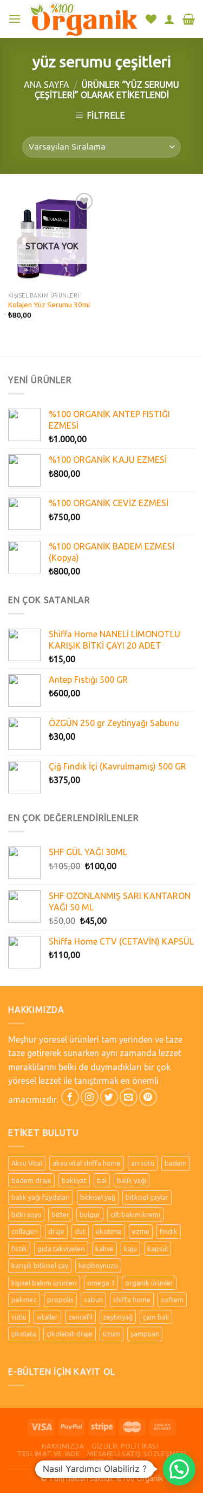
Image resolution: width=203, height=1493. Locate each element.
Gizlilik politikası (125, 1446)
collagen (24, 1231)
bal (102, 1180)
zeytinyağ (118, 1317)
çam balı (156, 1317)
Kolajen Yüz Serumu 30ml (49, 304)
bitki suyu (26, 1214)
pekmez (24, 1299)
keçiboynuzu (98, 1265)
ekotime (109, 1231)
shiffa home (131, 1299)
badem (176, 1163)
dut (80, 1231)
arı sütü (142, 1163)
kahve (104, 1248)
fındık (169, 1231)
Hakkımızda (63, 1446)
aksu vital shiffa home (87, 1163)
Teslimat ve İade (48, 1453)
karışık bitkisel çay (39, 1265)
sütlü (19, 1317)
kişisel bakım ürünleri (44, 1283)
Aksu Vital (26, 1163)
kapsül (157, 1248)
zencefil (80, 1317)
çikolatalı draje (70, 1333)
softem (172, 1299)
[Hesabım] (169, 19)
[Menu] (14, 18)
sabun (93, 1299)
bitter (60, 1214)
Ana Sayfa (46, 84)
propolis (60, 1299)
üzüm (111, 1333)
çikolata (23, 1333)
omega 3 (101, 1283)
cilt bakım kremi (135, 1214)
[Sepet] (188, 19)
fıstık (19, 1248)
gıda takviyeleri (61, 1248)
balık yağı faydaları (40, 1197)
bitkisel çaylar (147, 1197)
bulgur (90, 1214)
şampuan (144, 1333)
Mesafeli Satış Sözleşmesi (136, 1453)
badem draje (31, 1180)
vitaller (47, 1317)
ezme (140, 1231)
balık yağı (131, 1180)
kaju (130, 1248)
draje (56, 1231)
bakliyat (74, 1180)
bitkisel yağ (97, 1197)
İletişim (102, 1461)
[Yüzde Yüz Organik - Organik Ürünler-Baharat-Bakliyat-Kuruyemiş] (83, 18)
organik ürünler (149, 1283)
